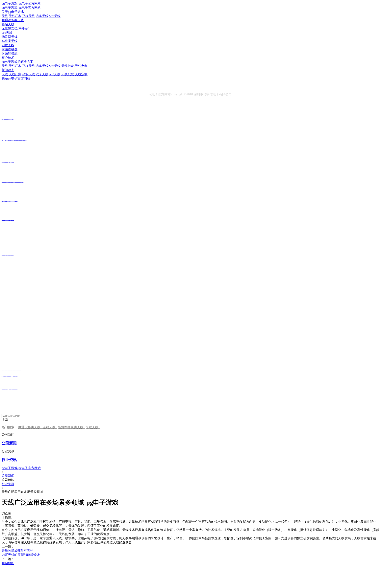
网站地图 (8, 563)
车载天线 (93, 427)
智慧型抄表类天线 (71, 427)
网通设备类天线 (30, 427)
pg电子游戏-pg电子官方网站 (21, 3)
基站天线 (50, 427)
